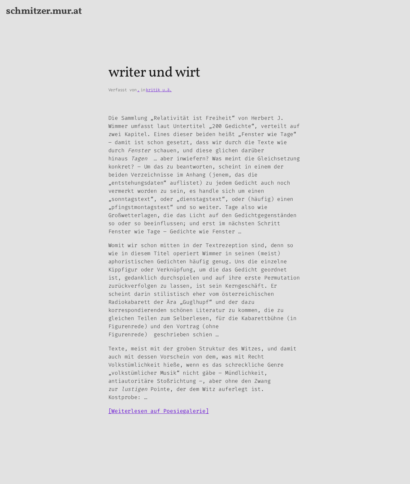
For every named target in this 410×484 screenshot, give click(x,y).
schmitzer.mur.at (44, 11)
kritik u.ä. (159, 90)
